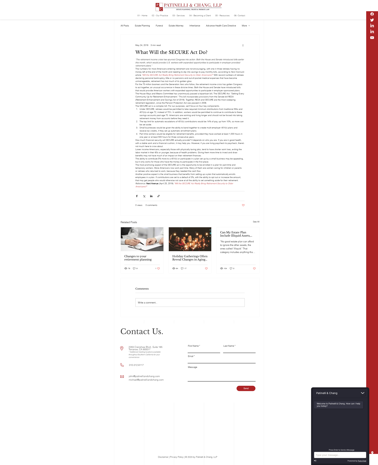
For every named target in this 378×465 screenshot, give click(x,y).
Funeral (159, 25)
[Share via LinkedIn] (151, 196)
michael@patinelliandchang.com (146, 379)
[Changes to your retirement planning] (142, 239)
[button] (372, 460)
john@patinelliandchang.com (144, 376)
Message (192, 367)
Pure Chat (362, 461)
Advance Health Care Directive (221, 25)
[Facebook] (372, 14)
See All (256, 221)
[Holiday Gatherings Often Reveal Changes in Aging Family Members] (190, 239)
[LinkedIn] (372, 26)
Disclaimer (163, 457)
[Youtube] (372, 37)
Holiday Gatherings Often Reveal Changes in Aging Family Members (189, 258)
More (244, 25)
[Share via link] (158, 196)
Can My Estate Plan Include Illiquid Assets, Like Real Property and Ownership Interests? (235, 234)
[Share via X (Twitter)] (144, 196)
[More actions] (243, 45)
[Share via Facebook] (136, 196)
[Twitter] (372, 20)
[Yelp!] (372, 8)
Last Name (228, 346)
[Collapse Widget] (362, 393)
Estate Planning (142, 25)
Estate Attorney (176, 25)
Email (190, 356)
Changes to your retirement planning (138, 258)
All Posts (125, 25)
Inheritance (194, 25)
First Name (193, 346)
